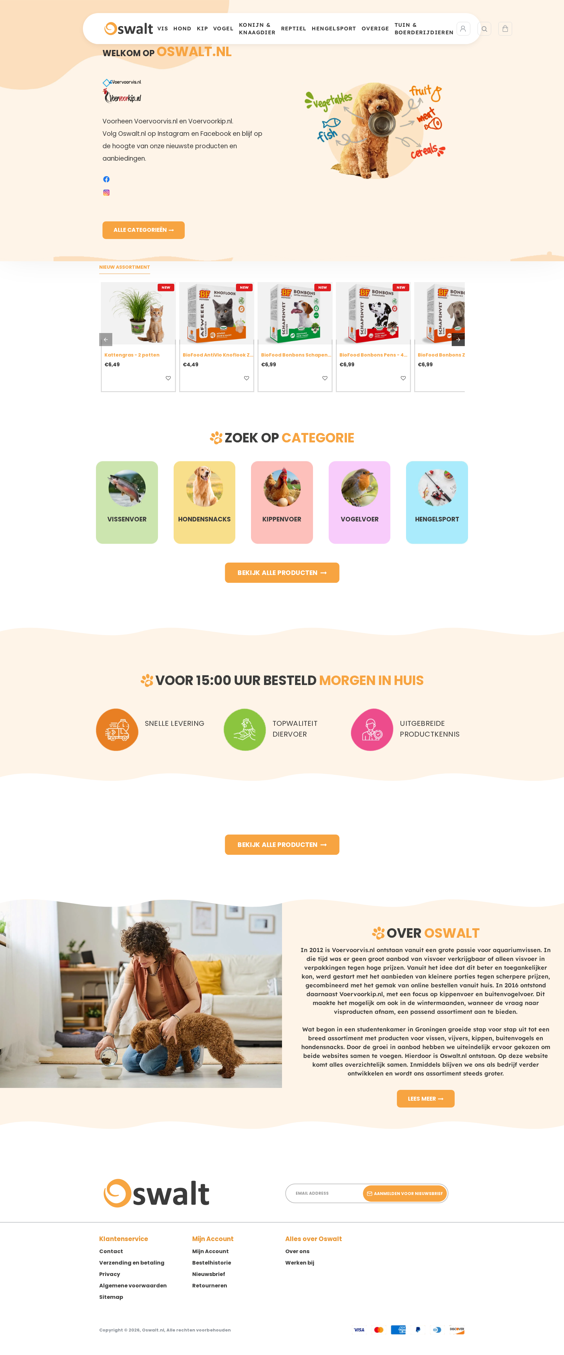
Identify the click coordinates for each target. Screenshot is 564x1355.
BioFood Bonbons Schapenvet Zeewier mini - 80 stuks (296, 355)
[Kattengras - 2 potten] (138, 313)
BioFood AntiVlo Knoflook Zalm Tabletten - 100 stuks (218, 355)
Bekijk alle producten (278, 572)
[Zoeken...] (484, 29)
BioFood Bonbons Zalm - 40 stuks (453, 355)
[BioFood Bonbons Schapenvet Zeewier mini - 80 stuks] (295, 313)
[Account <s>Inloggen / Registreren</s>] (463, 29)
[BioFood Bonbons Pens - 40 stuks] (373, 313)
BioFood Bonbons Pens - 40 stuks (374, 355)
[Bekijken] (505, 29)
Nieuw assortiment (124, 267)
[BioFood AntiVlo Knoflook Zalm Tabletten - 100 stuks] (216, 313)
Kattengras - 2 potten (132, 355)
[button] (122, 378)
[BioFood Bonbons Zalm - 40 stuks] (451, 313)
